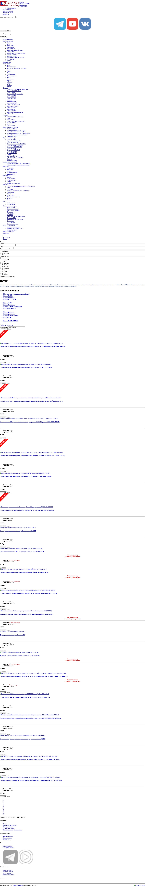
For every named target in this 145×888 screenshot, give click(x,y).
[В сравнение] (9, 383)
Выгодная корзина (8, 231)
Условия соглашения (9, 828)
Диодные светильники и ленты (16, 216)
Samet (5, 271)
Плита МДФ (10, 45)
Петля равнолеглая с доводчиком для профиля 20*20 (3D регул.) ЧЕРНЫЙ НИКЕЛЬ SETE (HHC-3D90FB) (32, 455)
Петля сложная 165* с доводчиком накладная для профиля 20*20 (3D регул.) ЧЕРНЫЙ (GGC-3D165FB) (31, 401)
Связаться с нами (8, 836)
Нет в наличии (7, 255)
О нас (5, 823)
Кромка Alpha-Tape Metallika (15, 94)
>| (3, 814)
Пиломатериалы (8, 41)
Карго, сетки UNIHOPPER (14, 147)
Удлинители (10, 221)
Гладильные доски (12, 136)
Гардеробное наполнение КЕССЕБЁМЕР (18, 133)
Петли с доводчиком (10, 315)
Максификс (10, 189)
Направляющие (11, 66)
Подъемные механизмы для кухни (16, 68)
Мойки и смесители (9, 225)
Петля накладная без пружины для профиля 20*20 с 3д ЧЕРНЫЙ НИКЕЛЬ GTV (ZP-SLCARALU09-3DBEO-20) (34, 676)
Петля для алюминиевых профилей (16, 294)
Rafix (8, 187)
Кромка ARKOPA (12, 103)
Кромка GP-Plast (11, 98)
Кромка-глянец (11, 92)
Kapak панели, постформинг (15, 50)
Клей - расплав (11, 203)
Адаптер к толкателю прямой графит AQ (12, 635)
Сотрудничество (8, 827)
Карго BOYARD (11, 139)
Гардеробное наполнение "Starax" (16, 130)
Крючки (9, 71)
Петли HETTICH (9, 299)
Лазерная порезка (12, 172)
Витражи (6, 166)
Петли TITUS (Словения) (12, 307)
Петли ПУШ (8, 296)
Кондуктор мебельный (13, 183)
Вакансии (6, 233)
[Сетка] (2, 324)
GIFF (5, 265)
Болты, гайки (10, 195)
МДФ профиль (11, 48)
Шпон (8, 124)
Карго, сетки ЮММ (12, 142)
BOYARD (6, 259)
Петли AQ (7, 317)
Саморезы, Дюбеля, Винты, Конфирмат (18, 190)
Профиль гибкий (11, 101)
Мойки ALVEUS (11, 230)
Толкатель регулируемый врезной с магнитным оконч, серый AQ (20, 655)
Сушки (9, 154)
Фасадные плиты (12, 54)
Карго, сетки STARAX (13, 150)
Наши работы (11, 174)
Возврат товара (7, 838)
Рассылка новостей (8, 874)
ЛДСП (8, 42)
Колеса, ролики (11, 74)
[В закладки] (7, 383)
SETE (5, 270)
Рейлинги (9, 82)
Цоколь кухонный (12, 160)
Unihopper (6, 268)
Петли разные (8, 312)
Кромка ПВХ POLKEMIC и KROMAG (18, 89)
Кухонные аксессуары (9, 138)
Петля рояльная (9, 314)
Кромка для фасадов (12, 106)
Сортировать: (4, 327)
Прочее (9, 86)
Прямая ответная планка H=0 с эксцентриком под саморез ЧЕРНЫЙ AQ (22, 551)
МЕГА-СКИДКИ (8, 39)
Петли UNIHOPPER (10, 321)
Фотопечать (10, 168)
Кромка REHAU (11, 97)
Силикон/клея (11, 204)
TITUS (6, 275)
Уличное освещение (12, 224)
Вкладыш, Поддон (12, 156)
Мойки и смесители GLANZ (15, 228)
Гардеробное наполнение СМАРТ (16, 131)
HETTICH (7, 266)
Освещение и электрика (10, 206)
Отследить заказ (11, 8)
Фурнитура (6, 63)
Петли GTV (7, 303)
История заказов (8, 871)
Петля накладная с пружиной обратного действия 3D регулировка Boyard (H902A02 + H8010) (28, 593)
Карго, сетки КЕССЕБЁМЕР (15, 145)
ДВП (8, 44)
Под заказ (6, 253)
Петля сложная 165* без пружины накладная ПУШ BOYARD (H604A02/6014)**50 (25, 697)
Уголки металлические (13, 196)
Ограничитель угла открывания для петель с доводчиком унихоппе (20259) (22, 739)
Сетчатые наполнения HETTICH (16, 144)
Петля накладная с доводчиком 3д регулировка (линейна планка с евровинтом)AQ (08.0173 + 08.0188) (31, 780)
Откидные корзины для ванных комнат (18, 165)
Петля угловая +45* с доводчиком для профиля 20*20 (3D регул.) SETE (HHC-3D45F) (26, 367)
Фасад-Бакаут (10, 119)
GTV (5, 261)
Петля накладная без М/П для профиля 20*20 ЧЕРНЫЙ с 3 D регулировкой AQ (24, 572)
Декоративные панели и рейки (15, 57)
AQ (5, 273)
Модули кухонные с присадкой (16, 121)
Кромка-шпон (11, 125)
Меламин (9, 100)
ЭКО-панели (10, 59)
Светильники (10, 213)
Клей (4, 201)
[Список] (0, 324)
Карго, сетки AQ (11, 148)
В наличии (6, 251)
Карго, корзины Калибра (14, 141)
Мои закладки (7, 873)
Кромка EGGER (11, 95)
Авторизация (23, 6)
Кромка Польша (11, 110)
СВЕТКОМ (10, 215)
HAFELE (6, 263)
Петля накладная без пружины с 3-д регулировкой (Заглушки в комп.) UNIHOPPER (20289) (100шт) (30, 718)
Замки (8, 77)
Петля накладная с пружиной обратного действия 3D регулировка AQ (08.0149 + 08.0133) (27, 510)
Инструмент (6, 175)
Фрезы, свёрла (11, 178)
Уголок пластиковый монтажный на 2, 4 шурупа (21, 186)
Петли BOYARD (9, 298)
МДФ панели (10, 47)
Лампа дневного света (13, 210)
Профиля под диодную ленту (15, 219)
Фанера (9, 60)
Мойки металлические (13, 227)
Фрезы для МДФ (11, 180)
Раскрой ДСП (7, 62)
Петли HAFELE (9, 305)
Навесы (9, 80)
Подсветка (10, 212)
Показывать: (3, 328)
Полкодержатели (11, 76)
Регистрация (23, 5)
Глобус (9, 181)
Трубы (8, 83)
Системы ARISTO (12, 128)
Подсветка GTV (11, 218)
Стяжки (9, 193)
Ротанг (9, 118)
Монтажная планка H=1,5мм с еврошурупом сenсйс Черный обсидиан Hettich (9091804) (26, 614)
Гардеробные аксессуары (10, 127)
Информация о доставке (10, 825)
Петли (8, 65)
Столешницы (10, 51)
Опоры (9, 72)
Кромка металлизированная (15, 112)
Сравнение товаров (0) (6, 325)
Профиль (9, 85)
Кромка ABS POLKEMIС (14, 91)
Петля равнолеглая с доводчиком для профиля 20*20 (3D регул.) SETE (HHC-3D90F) (25, 476)
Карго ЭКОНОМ (12, 153)
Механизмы (10, 79)
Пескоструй (10, 169)
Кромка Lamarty (11, 107)
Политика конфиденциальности (12, 830)
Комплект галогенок (12, 209)
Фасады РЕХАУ (11, 122)
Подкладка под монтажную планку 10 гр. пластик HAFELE (18, 531)
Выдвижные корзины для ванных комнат (18, 163)
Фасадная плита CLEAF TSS (15, 116)
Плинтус (9, 159)
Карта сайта (6, 839)
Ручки (8, 69)
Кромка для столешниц (13, 104)
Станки (9, 177)
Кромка (5, 88)
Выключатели (11, 207)
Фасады (5, 115)
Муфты (9, 199)
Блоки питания (11, 222)
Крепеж (5, 184)
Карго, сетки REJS (12, 151)
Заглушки (9, 198)
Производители (7, 846)
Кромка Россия (11, 109)
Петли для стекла (9, 308)
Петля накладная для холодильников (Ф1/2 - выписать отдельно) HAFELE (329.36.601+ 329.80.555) (30, 759)
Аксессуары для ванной (10, 162)
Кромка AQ (10, 113)
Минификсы (10, 192)
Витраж (9, 171)
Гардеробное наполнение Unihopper (17, 134)
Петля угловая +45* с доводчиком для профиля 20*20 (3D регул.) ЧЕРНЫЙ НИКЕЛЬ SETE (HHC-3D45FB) (32, 346)
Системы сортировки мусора (15, 157)
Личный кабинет (8, 870)
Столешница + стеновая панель (16, 53)
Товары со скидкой (8, 847)
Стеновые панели (12, 56)
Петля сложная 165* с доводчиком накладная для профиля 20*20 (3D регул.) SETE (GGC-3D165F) (29, 422)
